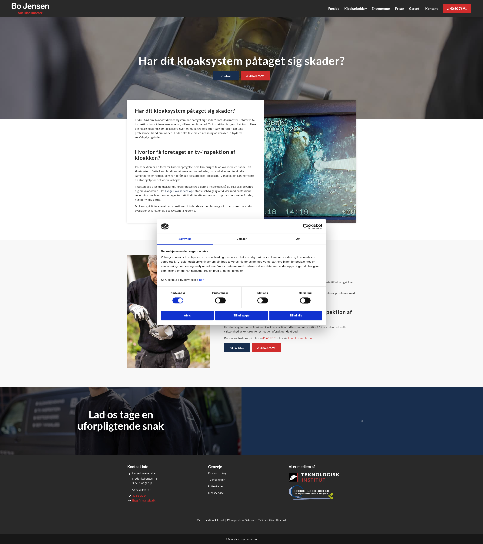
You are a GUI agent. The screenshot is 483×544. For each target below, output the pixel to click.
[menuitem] (334, 8)
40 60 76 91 (269, 338)
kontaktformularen (300, 338)
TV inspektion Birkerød (241, 520)
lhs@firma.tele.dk (143, 500)
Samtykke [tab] (185, 239)
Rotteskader (215, 486)
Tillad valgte (241, 315)
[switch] (220, 300)
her (201, 280)
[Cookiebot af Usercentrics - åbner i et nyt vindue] (305, 226)
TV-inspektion (216, 479)
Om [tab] (298, 239)
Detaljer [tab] (241, 239)
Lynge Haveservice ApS (179, 191)
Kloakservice (216, 493)
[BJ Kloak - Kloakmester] (30, 8)
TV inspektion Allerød (210, 520)
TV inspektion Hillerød (272, 520)
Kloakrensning (217, 473)
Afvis (187, 315)
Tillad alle (296, 315)
